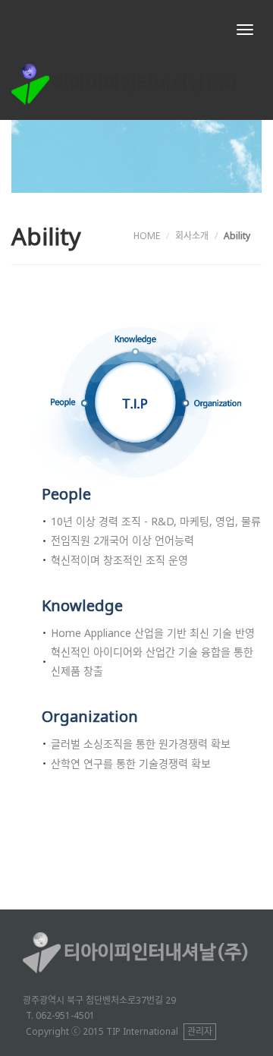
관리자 (199, 1031)
